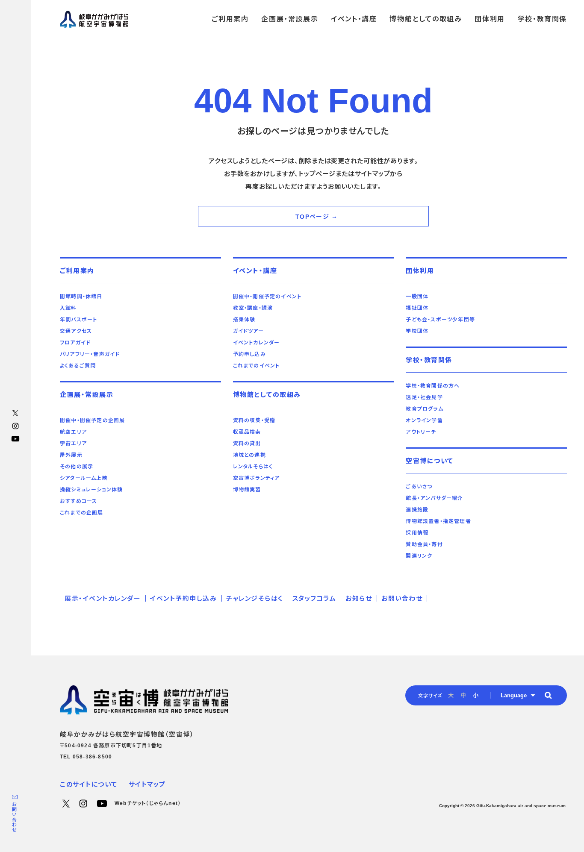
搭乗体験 (244, 320)
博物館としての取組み (267, 394)
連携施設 (417, 510)
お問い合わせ (14, 817)
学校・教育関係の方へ (433, 386)
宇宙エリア (73, 444)
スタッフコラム (314, 598)
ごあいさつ (419, 487)
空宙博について (430, 460)
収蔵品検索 (247, 432)
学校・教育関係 (429, 360)
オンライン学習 (424, 420)
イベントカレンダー (256, 343)
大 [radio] (451, 695)
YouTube (15, 439)
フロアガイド (75, 343)
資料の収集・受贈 (254, 420)
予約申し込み (249, 354)
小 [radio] (475, 695)
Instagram (15, 426)
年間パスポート (78, 320)
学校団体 (417, 331)
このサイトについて (89, 784)
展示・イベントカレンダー (103, 598)
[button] (548, 695)
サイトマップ (147, 784)
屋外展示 (71, 455)
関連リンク (419, 556)
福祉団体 (417, 308)
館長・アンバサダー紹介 (434, 498)
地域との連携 (249, 455)
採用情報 (417, 533)
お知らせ (358, 598)
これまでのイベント (256, 366)
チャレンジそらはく (254, 598)
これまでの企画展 (81, 513)
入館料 (68, 308)
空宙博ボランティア (256, 478)
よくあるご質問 (78, 366)
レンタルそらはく (253, 467)
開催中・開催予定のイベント (267, 297)
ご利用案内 (77, 270)
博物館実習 (247, 490)
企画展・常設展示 (86, 394)
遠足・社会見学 (424, 397)
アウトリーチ (421, 432)
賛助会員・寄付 (424, 544)
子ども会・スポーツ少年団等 (440, 320)
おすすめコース (78, 501)
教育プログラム (424, 409)
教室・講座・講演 (253, 308)
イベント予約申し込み (183, 598)
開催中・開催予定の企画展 (92, 420)
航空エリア (73, 432)
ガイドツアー (248, 331)
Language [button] (514, 695)
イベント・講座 (255, 270)
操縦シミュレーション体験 (91, 490)
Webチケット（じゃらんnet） (148, 803)
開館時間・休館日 (81, 297)
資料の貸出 (247, 444)
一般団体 (417, 297)
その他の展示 (76, 467)
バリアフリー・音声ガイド (90, 354)
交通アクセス (76, 331)
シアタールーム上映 (84, 478)
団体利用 (420, 270)
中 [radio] (463, 695)
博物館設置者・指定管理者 (438, 521)
